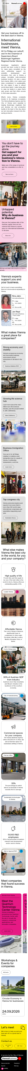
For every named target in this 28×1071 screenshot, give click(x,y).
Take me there (9, 174)
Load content (13, 126)
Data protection (5, 1063)
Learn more (8, 467)
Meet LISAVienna (10, 415)
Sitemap (16, 1066)
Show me (8, 235)
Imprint (3, 1066)
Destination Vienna (10, 518)
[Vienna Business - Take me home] (18, 3)
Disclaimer (17, 1063)
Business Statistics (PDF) (12, 366)
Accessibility (4, 1068)
